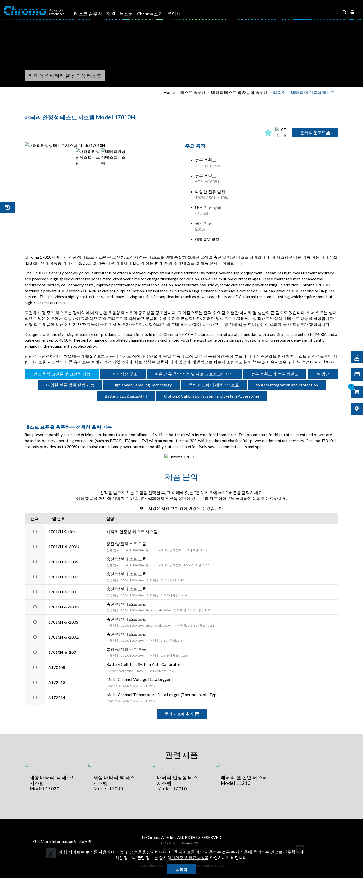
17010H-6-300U (63, 546)
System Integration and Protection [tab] (287, 385)
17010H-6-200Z (63, 637)
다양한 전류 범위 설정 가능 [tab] (70, 385)
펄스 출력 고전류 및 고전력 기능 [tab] (62, 373)
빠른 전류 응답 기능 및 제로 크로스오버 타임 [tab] (194, 373)
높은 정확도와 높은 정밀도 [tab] (275, 373)
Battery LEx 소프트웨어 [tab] (126, 396)
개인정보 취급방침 (181, 843)
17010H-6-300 (62, 591)
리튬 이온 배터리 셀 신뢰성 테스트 (303, 92)
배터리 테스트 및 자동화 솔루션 (239, 92)
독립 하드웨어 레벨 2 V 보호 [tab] (214, 385)
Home (169, 92)
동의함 (181, 869)
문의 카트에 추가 (179, 713)
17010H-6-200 (62, 652)
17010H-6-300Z (63, 576)
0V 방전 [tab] (323, 373)
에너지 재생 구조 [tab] (123, 373)
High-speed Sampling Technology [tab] (141, 385)
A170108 (56, 667)
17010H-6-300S (63, 561)
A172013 (56, 682)
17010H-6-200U (63, 607)
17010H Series (61, 531)
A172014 (56, 697)
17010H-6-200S (63, 622)
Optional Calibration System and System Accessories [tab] (212, 396)
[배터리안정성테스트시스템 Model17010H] (101, 145)
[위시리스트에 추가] (268, 132)
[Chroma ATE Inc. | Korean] (34, 11)
